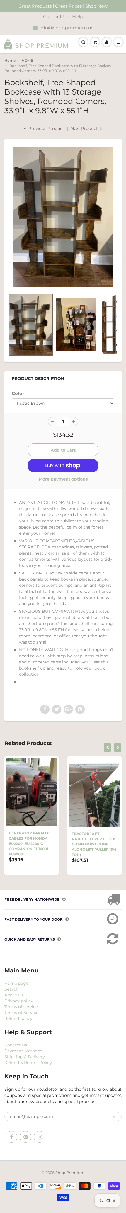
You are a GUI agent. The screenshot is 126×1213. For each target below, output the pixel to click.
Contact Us (56, 16)
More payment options (63, 479)
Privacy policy (18, 1000)
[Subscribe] (114, 1116)
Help (77, 16)
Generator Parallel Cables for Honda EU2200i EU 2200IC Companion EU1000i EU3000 (30, 843)
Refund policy (18, 1018)
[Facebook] (11, 1137)
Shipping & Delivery (24, 1056)
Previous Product (45, 128)
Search (11, 989)
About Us (13, 995)
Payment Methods (23, 1051)
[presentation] (107, 747)
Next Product (85, 128)
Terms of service (21, 1006)
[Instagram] (39, 1137)
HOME (27, 60)
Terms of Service (21, 1012)
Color (18, 393)
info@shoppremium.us (66, 27)
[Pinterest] (25, 1137)
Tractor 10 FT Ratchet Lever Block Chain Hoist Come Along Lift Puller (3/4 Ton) (94, 844)
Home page (16, 983)
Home (10, 60)
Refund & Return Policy (28, 1062)
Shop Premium (70, 1172)
